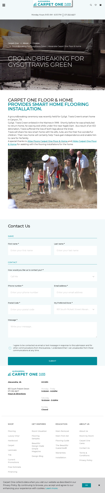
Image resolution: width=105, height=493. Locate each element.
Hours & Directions (17, 394)
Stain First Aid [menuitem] (62, 436)
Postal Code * (14, 303)
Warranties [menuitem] (61, 453)
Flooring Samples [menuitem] (36, 437)
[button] (90, 5)
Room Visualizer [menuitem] (39, 431)
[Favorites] (95, 5)
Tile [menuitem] (9, 455)
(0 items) (100, 5)
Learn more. (51, 488)
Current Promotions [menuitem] (13, 460)
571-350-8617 (70, 15)
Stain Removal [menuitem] (62, 431)
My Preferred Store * (63, 303)
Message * (12, 320)
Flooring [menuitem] (12, 431)
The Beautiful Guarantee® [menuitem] (62, 446)
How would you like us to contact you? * (26, 270)
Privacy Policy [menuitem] (85, 460)
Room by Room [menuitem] (86, 436)
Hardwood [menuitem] (13, 440)
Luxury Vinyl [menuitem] (13, 436)
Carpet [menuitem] (11, 445)
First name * (13, 244)
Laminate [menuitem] (12, 450)
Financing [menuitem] (12, 472)
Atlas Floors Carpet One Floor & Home (48, 141)
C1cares (36, 43)
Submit (52, 361)
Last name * (59, 244)
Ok (86, 485)
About (25, 43)
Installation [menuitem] (61, 457)
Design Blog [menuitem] (37, 456)
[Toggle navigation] (3, 5)
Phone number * (15, 286)
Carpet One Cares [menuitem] (84, 441)
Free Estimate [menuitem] (14, 467)
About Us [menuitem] (83, 431)
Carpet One (13, 43)
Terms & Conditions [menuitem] (84, 454)
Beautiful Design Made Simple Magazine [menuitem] (38, 447)
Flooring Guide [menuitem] (62, 440)
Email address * (61, 286)
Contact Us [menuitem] (84, 448)
